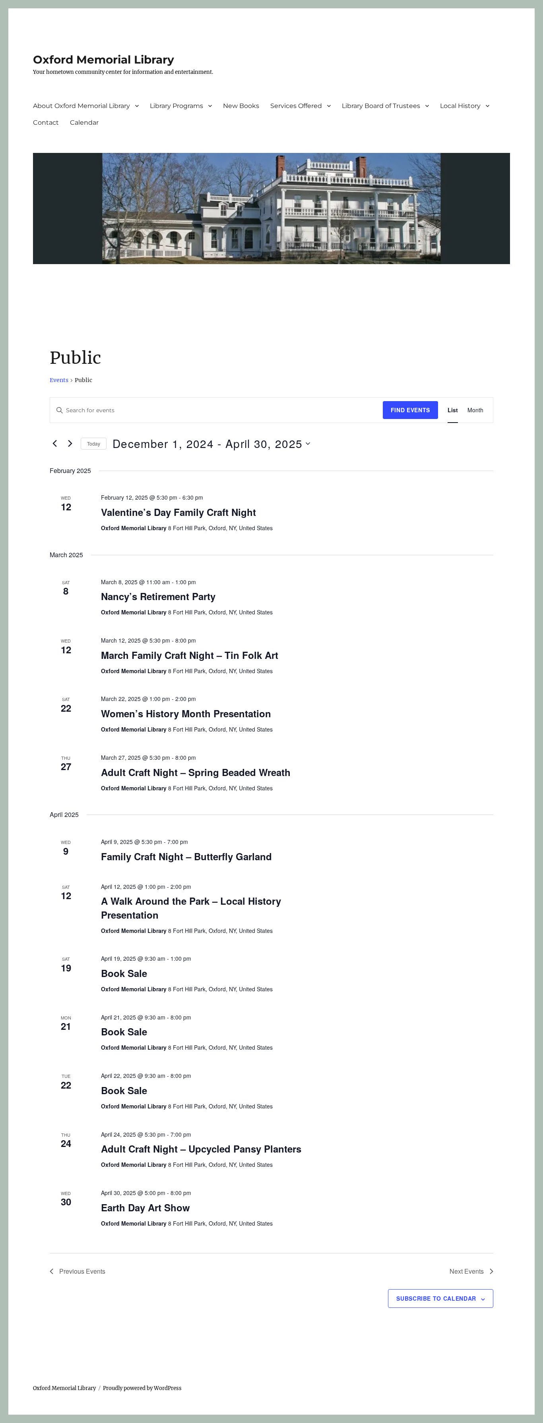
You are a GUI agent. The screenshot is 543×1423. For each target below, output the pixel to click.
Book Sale (124, 973)
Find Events (410, 410)
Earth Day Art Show (145, 1207)
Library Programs (176, 106)
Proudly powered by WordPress (142, 1388)
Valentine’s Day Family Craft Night (178, 512)
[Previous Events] (54, 443)
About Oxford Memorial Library (81, 106)
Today (93, 443)
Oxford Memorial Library (103, 59)
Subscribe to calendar (436, 1298)
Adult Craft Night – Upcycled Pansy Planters (201, 1148)
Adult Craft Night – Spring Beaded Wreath (196, 772)
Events (59, 380)
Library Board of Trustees (381, 106)
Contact (46, 122)
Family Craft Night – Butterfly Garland (186, 856)
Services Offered (296, 106)
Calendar (84, 122)
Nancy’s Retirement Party (158, 596)
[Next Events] (70, 443)
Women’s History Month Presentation (186, 713)
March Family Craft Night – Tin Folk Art (189, 655)
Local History (460, 106)
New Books (241, 106)
